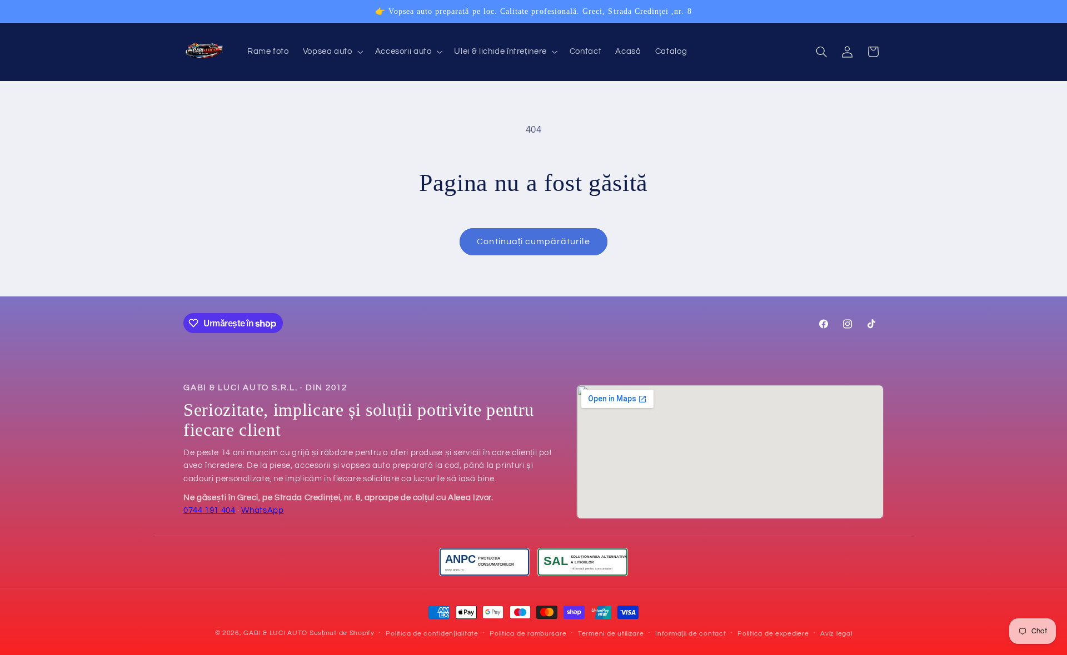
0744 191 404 (209, 510)
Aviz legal (836, 634)
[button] (332, 52)
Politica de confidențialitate (432, 634)
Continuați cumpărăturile (533, 241)
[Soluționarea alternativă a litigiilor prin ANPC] (582, 562)
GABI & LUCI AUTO (275, 633)
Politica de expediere (773, 634)
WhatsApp (262, 510)
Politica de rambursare (528, 634)
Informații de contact (690, 634)
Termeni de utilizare (611, 634)
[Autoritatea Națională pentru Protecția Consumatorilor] (484, 562)
